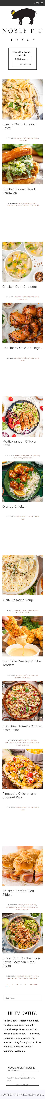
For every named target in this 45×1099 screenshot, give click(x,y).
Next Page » (34, 984)
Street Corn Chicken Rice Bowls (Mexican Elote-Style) (21, 961)
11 (25, 984)
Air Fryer (21, 203)
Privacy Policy (16, 1095)
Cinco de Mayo (27, 976)
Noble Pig (22, 20)
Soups (25, 299)
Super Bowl (25, 909)
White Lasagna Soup (17, 600)
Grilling (37, 455)
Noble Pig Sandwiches (21, 205)
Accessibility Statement (33, 1095)
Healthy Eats (17, 458)
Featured (30, 138)
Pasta (37, 138)
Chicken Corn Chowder (19, 286)
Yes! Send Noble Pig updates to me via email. (21, 1079)
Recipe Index (22, 140)
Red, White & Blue (33, 742)
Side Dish (25, 745)
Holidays (8, 742)
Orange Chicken (14, 506)
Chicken (18, 138)
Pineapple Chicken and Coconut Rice (19, 795)
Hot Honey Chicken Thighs (22, 348)
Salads (18, 745)
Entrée (24, 138)
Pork (36, 610)
